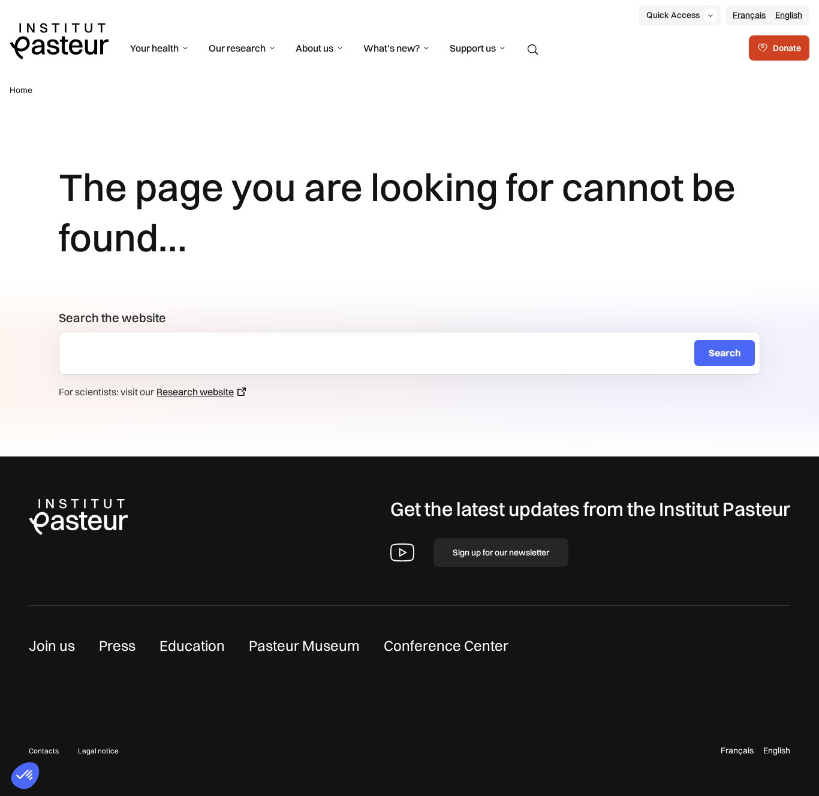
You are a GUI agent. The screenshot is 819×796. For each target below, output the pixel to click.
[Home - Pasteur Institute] (59, 40)
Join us (52, 645)
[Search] (533, 49)
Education (192, 645)
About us (314, 48)
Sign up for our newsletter (501, 552)
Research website (195, 392)
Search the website (112, 317)
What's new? (391, 48)
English (788, 15)
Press (117, 645)
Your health (154, 48)
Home (21, 90)
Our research (237, 48)
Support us (473, 48)
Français (749, 15)
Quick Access (673, 15)
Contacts (44, 750)
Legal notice (98, 750)
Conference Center (446, 645)
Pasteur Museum (304, 645)
